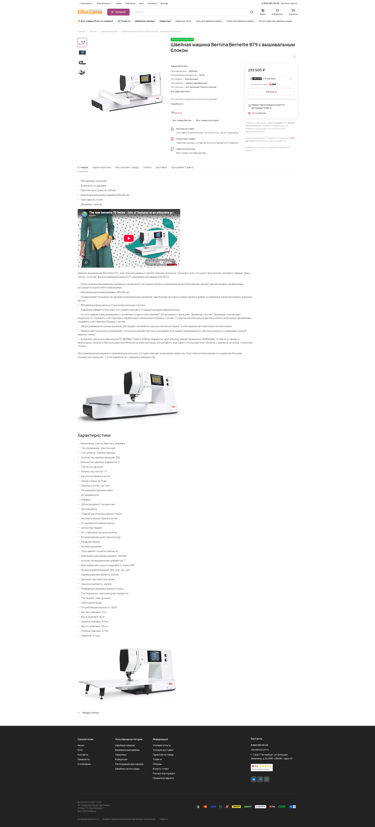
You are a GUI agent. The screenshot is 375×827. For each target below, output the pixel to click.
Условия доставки (163, 750)
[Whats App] (267, 779)
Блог (80, 750)
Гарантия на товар (163, 754)
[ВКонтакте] (254, 779)
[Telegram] (260, 779)
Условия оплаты (162, 745)
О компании (84, 764)
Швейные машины (125, 745)
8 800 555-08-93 (270, 3)
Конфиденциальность (88, 819)
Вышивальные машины (127, 750)
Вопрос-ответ (161, 768)
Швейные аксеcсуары (127, 768)
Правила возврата (163, 778)
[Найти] (251, 12)
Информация (160, 739)
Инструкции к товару (127, 167)
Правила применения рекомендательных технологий (128, 819)
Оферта (164, 819)
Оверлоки (120, 754)
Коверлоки (121, 759)
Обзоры (157, 764)
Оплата (147, 167)
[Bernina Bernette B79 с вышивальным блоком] (127, 90)
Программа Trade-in (182, 167)
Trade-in (157, 759)
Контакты (83, 754)
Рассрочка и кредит (164, 773)
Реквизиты (84, 759)
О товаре (83, 167)
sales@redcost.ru (260, 749)
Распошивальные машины (129, 764)
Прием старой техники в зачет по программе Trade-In (268, 106)
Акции (81, 745)
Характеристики (101, 167)
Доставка (161, 167)
